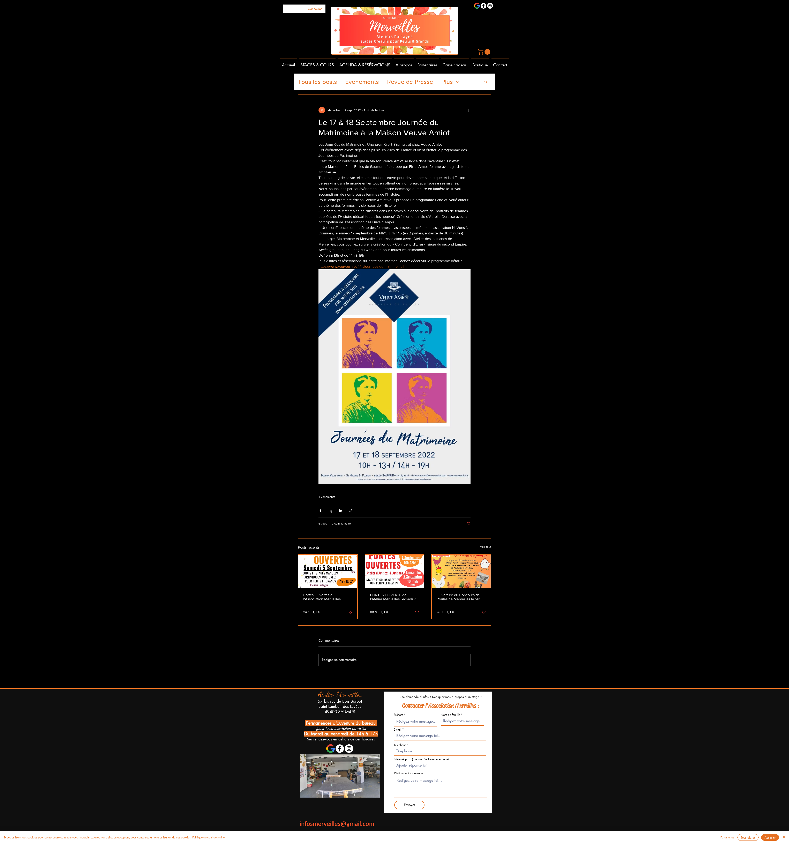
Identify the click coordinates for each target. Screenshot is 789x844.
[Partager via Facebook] (320, 511)
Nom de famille (450, 714)
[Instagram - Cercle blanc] (490, 6)
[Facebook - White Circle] (483, 6)
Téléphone (400, 745)
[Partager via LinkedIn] (341, 511)
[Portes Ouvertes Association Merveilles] (327, 571)
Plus (447, 81)
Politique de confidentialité (208, 837)
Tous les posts (317, 81)
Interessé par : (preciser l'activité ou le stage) (421, 759)
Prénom (398, 714)
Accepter (770, 837)
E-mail (397, 729)
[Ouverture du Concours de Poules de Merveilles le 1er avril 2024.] (461, 571)
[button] (485, 52)
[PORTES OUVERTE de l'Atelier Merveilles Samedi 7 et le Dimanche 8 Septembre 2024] (394, 571)
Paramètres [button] (727, 837)
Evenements (362, 81)
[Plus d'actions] (468, 110)
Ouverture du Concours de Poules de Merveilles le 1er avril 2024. (458, 597)
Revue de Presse (410, 81)
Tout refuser (748, 837)
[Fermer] (784, 837)
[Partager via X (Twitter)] (330, 511)
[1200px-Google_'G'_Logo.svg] (477, 6)
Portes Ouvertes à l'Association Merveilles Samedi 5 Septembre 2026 (325, 597)
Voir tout (485, 546)
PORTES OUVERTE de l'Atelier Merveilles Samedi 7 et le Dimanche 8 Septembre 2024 (393, 597)
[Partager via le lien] (351, 511)
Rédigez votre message (408, 773)
